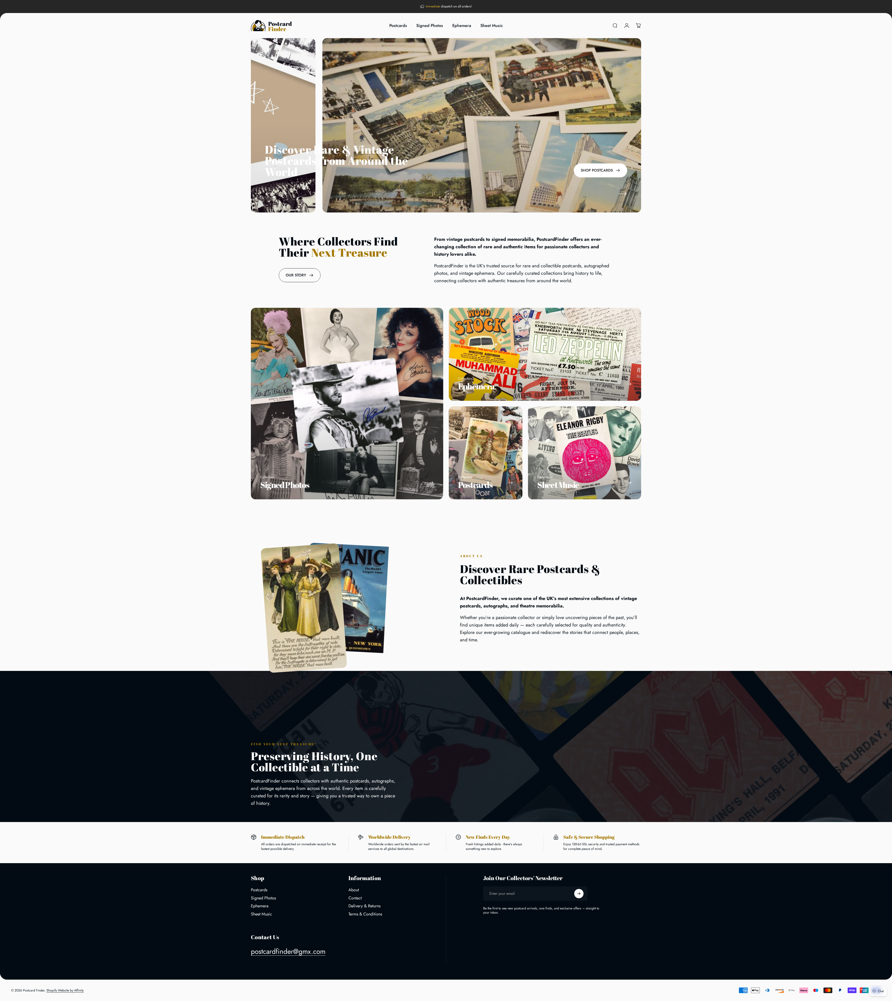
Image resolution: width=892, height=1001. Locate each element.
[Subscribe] (579, 893)
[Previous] (269, 194)
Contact (355, 898)
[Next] (622, 194)
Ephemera (260, 906)
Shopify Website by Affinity (65, 990)
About (353, 890)
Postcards (259, 890)
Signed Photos (263, 898)
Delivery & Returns (364, 906)
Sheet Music (261, 914)
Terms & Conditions (365, 914)
